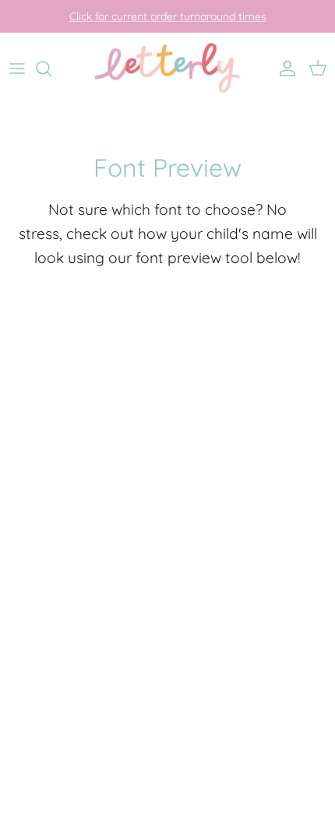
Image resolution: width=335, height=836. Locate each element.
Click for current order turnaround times (167, 16)
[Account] (283, 68)
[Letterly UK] (167, 68)
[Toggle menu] (17, 68)
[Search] (51, 68)
